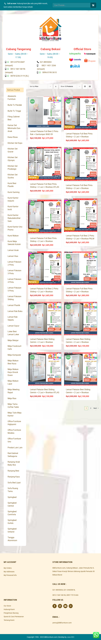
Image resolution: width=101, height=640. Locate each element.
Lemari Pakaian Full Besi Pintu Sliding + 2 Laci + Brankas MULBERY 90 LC (79, 291)
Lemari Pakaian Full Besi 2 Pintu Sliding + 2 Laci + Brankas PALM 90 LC (80, 238)
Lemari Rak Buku (15, 311)
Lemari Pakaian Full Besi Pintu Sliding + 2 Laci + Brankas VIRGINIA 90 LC (43, 241)
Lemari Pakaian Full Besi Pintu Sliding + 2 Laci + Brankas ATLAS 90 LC (44, 187)
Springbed (12, 497)
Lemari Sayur (13, 326)
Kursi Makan (13, 235)
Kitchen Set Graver (12, 150)
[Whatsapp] (71, 606)
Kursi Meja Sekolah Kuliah (14, 242)
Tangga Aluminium (12, 539)
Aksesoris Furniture (12, 97)
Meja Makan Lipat (13, 382)
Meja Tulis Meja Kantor (14, 414)
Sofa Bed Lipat (14, 482)
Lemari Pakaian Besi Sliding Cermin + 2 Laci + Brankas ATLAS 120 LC (44, 392)
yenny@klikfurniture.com (62, 623)
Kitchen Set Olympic (12, 159)
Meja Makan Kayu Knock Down (13, 372)
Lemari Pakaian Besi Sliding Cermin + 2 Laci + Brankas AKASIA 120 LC (78, 392)
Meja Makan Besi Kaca (13, 362)
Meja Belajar (13, 340)
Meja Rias (12, 398)
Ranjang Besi (13, 471)
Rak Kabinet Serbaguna (13, 454)
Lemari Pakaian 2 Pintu (14, 263)
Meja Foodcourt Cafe (14, 347)
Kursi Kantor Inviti (13, 208)
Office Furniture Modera (14, 431)
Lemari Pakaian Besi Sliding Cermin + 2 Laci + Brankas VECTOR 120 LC (78, 342)
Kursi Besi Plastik (12, 184)
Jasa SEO (70, 637)
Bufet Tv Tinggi (14, 111)
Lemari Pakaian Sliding (14, 298)
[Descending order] (55, 86)
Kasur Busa (13, 137)
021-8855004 (57, 590)
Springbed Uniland (12, 530)
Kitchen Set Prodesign (12, 167)
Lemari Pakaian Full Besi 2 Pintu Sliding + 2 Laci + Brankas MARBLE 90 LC (44, 291)
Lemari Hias (13, 256)
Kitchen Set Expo (15, 143)
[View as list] (89, 86)
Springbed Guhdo (12, 521)
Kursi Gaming (13, 192)
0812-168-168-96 (59, 595)
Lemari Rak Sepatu (12, 318)
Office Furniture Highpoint (14, 423)
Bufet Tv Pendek (15, 105)
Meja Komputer (14, 355)
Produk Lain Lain (15, 447)
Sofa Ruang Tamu (13, 489)
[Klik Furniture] (50, 18)
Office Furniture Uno (14, 440)
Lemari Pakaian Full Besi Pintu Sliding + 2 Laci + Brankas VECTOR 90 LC (79, 188)
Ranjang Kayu (14, 477)
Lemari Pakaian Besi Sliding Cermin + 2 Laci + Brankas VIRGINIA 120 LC (42, 342)
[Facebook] (54, 606)
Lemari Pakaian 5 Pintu (14, 289)
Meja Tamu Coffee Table (13, 405)
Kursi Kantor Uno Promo (15, 228)
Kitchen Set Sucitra (12, 176)
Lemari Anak (13, 250)
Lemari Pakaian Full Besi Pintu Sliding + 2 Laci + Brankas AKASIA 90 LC (79, 136)
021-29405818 (69, 590)
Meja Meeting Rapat (13, 391)
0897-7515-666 (72, 595)
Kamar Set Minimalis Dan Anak (14, 128)
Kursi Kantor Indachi (13, 199)
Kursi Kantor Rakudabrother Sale (14, 218)
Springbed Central (12, 504)
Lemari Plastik (14, 305)
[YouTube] (65, 606)
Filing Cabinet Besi (14, 118)
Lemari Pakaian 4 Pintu (14, 280)
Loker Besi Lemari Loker (13, 333)
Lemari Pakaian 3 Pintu (14, 272)
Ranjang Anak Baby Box (14, 463)
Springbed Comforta (12, 513)
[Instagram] (60, 606)
